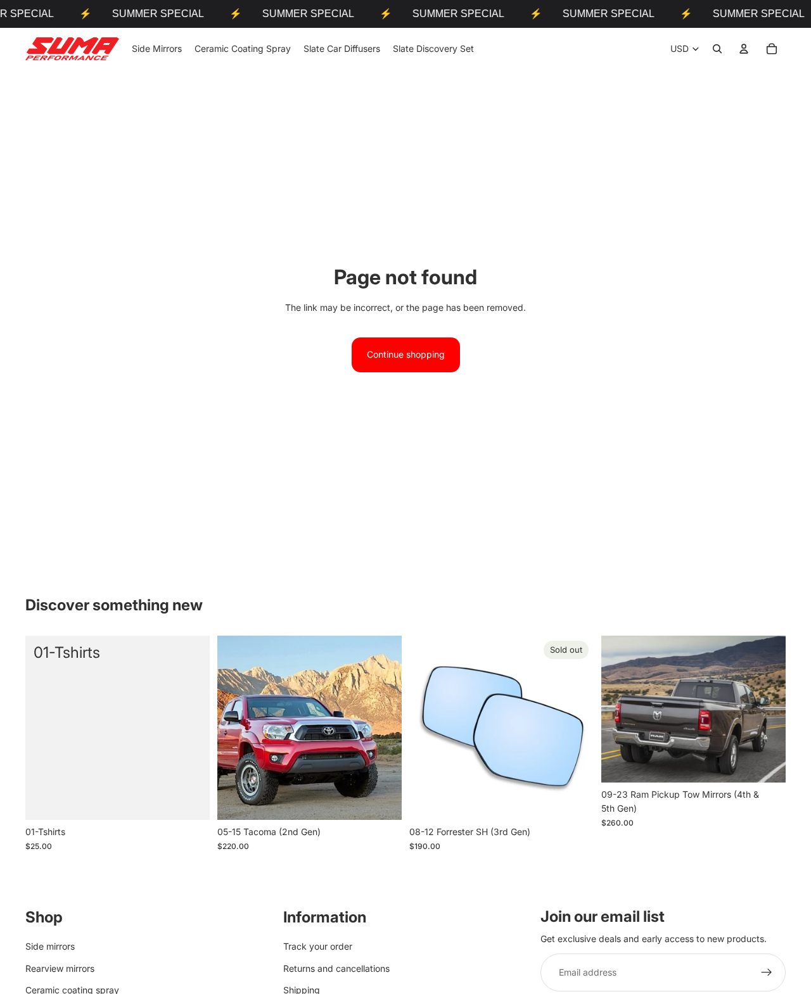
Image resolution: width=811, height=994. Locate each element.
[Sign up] (766, 973)
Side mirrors (50, 946)
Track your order (317, 946)
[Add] (190, 801)
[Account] (744, 49)
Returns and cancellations (336, 968)
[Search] (717, 49)
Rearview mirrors (59, 968)
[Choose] (382, 801)
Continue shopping (406, 354)
